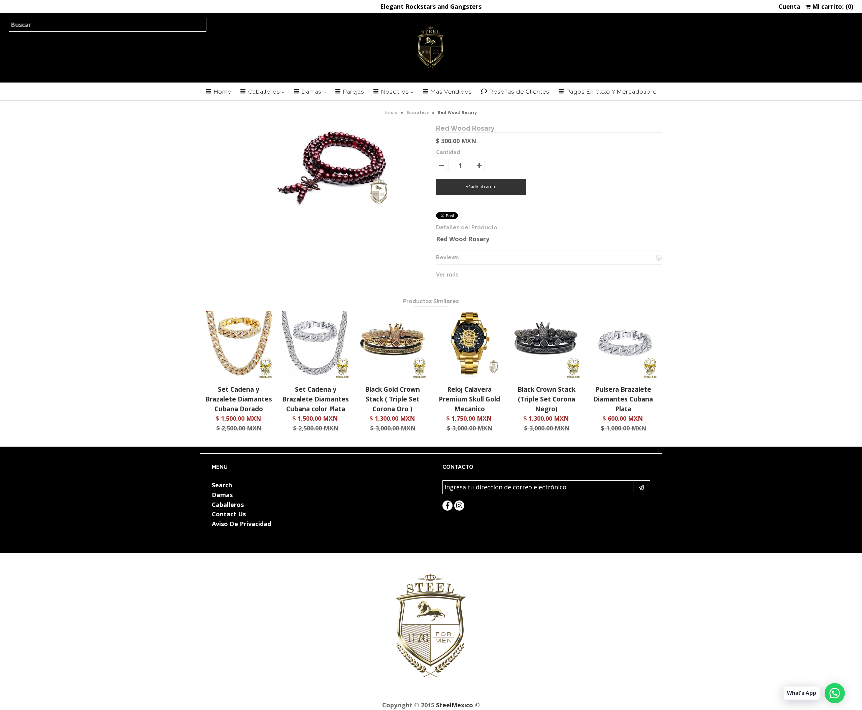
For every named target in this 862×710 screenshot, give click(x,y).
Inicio (391, 112)
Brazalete (417, 112)
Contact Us (229, 514)
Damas (222, 495)
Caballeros (228, 505)
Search (222, 485)
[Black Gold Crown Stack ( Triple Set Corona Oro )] (392, 376)
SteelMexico (454, 705)
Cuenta (789, 6)
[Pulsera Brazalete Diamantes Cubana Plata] (623, 376)
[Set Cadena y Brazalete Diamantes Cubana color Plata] (315, 376)
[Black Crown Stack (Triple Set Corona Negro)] (546, 376)
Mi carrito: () (831, 6)
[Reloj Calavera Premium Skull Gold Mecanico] (469, 376)
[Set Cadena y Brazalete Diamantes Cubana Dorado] (238, 376)
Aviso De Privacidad (241, 524)
